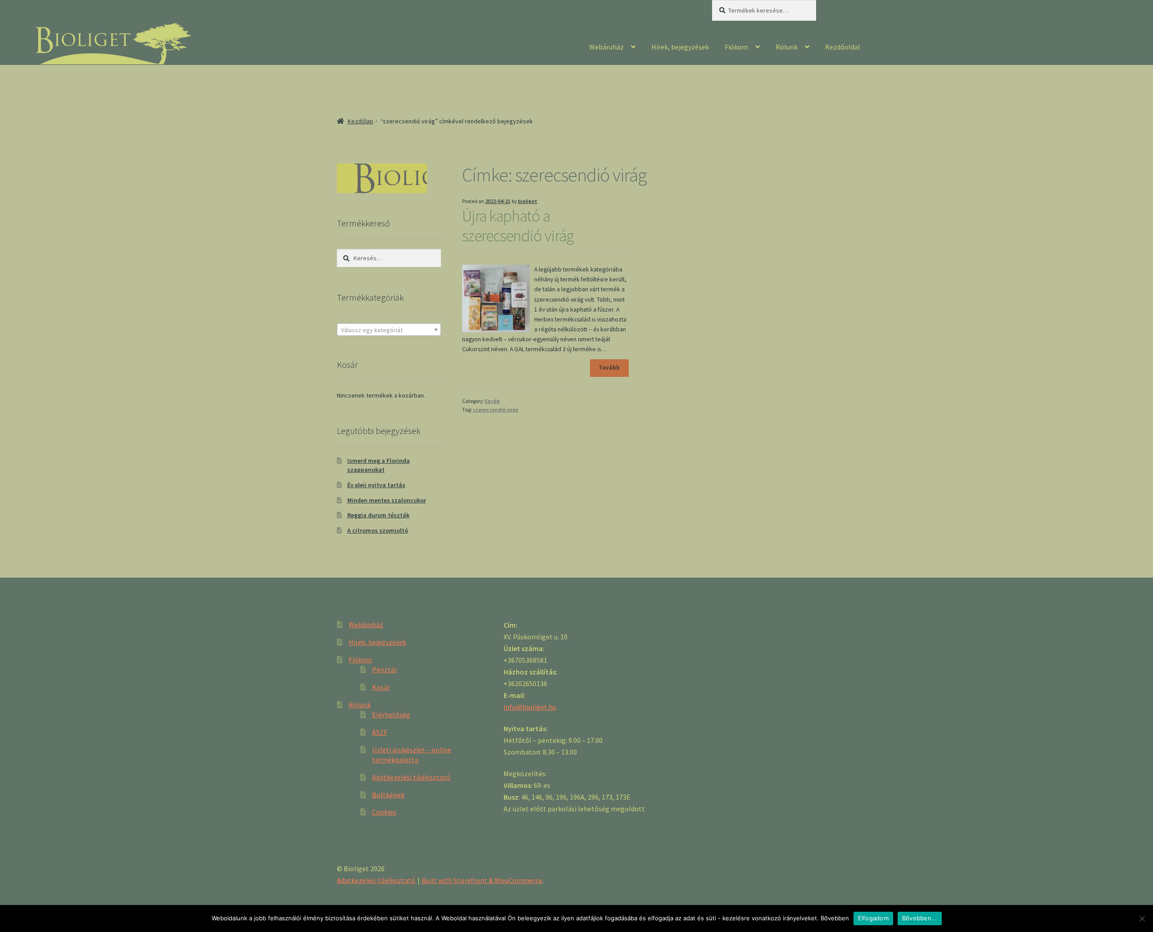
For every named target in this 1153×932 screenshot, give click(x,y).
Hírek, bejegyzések (680, 46)
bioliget (527, 201)
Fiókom (736, 46)
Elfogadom (873, 918)
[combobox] (389, 329)
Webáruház (606, 46)
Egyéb (492, 401)
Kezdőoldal (842, 46)
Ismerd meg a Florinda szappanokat (378, 465)
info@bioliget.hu (530, 706)
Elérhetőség (391, 714)
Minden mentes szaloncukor (386, 500)
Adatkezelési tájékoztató (411, 777)
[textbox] (388, 330)
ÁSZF (379, 732)
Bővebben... (919, 918)
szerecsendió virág (495, 409)
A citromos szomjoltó (377, 530)
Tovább (609, 367)
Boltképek (388, 794)
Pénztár (384, 669)
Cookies (384, 811)
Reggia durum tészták (378, 515)
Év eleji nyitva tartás (376, 485)
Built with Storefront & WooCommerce (482, 880)
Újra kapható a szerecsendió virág (518, 226)
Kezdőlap (360, 121)
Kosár (381, 687)
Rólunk (787, 46)
